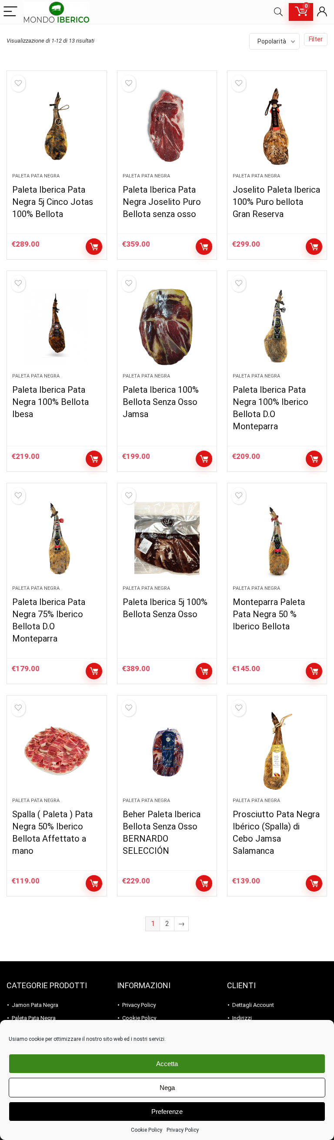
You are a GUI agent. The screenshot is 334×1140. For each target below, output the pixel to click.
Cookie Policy (146, 1130)
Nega (167, 1087)
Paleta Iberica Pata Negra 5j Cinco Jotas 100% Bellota (52, 201)
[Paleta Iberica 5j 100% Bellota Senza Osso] (167, 538)
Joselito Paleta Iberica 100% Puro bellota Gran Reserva (276, 201)
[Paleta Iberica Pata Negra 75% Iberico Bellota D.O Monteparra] (56, 538)
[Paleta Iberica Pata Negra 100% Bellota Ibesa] (56, 326)
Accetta (167, 1063)
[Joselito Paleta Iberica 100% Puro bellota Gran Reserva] (277, 126)
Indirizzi (242, 1018)
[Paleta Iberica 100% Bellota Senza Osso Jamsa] (167, 326)
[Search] (278, 11)
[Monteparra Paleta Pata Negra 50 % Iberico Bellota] (277, 538)
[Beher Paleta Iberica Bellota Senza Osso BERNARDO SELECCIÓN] (167, 751)
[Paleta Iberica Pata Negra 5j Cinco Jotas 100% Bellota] (56, 126)
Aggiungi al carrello (94, 246)
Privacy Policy (183, 1130)
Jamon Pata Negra (35, 1005)
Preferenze (167, 1111)
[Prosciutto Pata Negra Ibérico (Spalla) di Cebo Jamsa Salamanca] (277, 751)
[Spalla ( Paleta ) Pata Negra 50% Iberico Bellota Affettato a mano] (56, 751)
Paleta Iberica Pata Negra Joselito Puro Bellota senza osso (162, 201)
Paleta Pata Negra (36, 176)
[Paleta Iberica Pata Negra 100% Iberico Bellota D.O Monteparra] (277, 326)
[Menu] (10, 11)
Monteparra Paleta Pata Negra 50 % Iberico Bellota (269, 614)
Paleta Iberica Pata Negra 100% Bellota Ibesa (50, 401)
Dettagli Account (253, 1005)
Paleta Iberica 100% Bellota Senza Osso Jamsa (161, 401)
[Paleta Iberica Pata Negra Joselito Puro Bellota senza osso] (167, 126)
